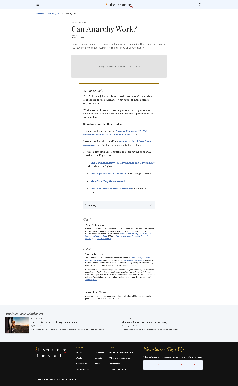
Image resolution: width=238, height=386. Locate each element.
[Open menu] (37, 4)
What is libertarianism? (119, 358)
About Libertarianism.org (121, 352)
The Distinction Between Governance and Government (122, 163)
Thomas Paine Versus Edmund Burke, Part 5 (144, 322)
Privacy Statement (117, 369)
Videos (97, 364)
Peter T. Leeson (77, 38)
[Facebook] (37, 356)
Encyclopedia (82, 369)
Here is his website (104, 239)
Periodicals (99, 352)
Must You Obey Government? (107, 181)
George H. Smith (131, 326)
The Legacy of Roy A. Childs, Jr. (108, 174)
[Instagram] (54, 356)
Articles (79, 352)
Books (79, 358)
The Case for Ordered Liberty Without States (54, 322)
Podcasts (39, 14)
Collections (81, 364)
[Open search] (200, 4)
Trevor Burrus (94, 254)
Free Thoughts (53, 14)
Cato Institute (70, 379)
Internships (114, 364)
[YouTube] (43, 356)
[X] (49, 356)
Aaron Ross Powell (96, 292)
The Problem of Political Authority (111, 189)
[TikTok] (60, 356)
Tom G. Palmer (39, 326)
